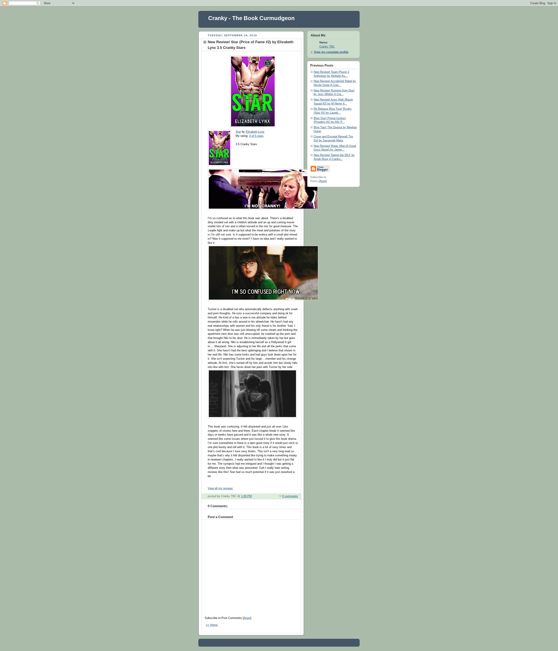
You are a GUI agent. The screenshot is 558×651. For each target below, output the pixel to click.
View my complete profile (331, 52)
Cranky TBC (327, 46)
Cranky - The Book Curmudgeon (251, 18)
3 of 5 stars (256, 135)
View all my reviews (220, 488)
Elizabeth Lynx (255, 131)
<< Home (212, 625)
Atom (247, 618)
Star (238, 131)
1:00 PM (246, 496)
